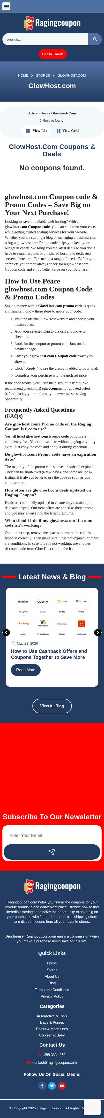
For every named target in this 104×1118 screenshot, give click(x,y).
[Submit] (52, 852)
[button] (6, 6)
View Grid (70, 131)
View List (39, 131)
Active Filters (38, 113)
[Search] (95, 39)
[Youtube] (62, 1086)
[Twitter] (52, 1086)
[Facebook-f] (42, 1086)
